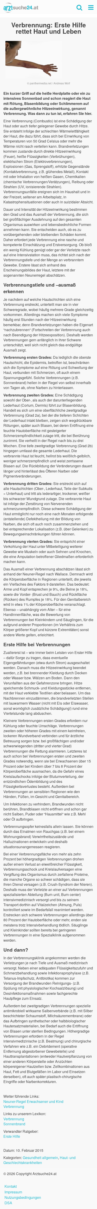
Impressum (13, 1191)
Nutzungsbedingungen (23, 1197)
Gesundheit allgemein (40, 1157)
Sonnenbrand (14, 1123)
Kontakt (11, 1186)
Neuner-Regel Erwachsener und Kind (33, 1101)
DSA (8, 1202)
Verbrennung (13, 1106)
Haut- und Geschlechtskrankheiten (39, 1160)
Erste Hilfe (11, 1136)
